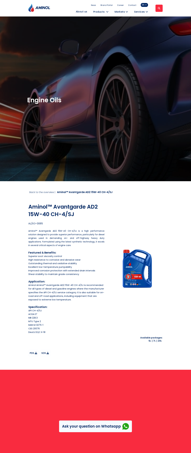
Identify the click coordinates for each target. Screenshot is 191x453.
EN (143, 4)
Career (120, 5)
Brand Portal (107, 5)
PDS (32, 353)
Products (99, 11)
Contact (132, 5)
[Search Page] (159, 8)
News (93, 5)
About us (81, 11)
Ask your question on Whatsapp (91, 426)
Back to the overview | (42, 192)
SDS (44, 353)
